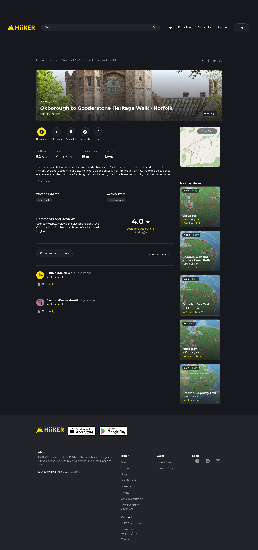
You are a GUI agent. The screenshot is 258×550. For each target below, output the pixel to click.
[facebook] (208, 60)
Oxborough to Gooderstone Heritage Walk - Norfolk (89, 60)
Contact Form (129, 539)
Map (169, 27)
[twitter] (214, 60)
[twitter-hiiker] (207, 461)
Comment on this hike (54, 253)
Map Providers (130, 480)
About (124, 462)
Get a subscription (132, 498)
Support (222, 27)
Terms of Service (167, 468)
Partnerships (128, 486)
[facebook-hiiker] (197, 461)
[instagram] (219, 60)
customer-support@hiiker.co (132, 531)
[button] (43, 181)
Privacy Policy (165, 462)
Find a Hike (185, 27)
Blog (124, 474)
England (40, 60)
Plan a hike (204, 27)
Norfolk (53, 60)
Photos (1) (210, 113)
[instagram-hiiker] (218, 461)
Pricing (125, 492)
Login (241, 27)
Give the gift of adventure (130, 506)
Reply (51, 284)
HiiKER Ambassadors (134, 523)
